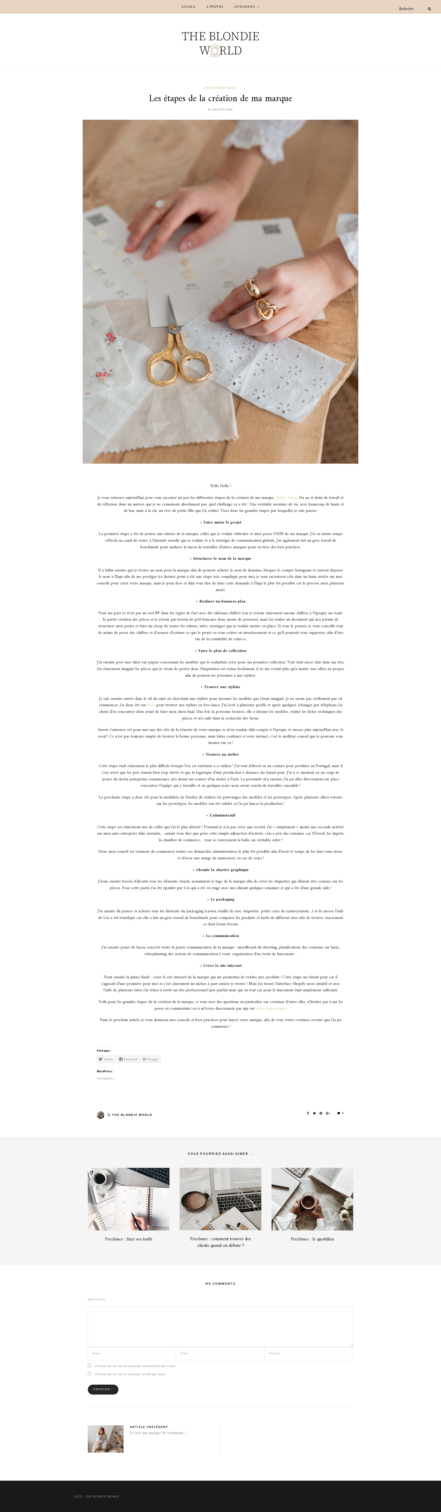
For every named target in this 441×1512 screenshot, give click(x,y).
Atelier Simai (286, 497)
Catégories (244, 7)
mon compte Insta (271, 1008)
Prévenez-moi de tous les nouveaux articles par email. (130, 1374)
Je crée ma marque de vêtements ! (158, 1433)
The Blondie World (132, 1115)
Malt (151, 705)
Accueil (189, 7)
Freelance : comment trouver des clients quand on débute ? (220, 1242)
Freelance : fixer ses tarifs (128, 1239)
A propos (215, 7)
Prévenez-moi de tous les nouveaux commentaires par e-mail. (135, 1366)
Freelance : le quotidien (312, 1239)
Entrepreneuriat (220, 88)
